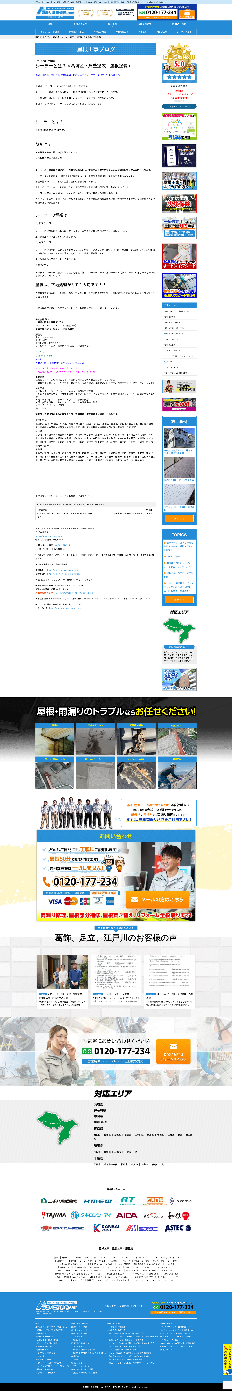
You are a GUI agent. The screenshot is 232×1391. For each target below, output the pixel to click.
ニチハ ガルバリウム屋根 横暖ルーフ (176, 1327)
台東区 (160, 1134)
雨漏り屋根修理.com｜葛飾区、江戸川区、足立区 (106, 1387)
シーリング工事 (184, 31)
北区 (180, 1134)
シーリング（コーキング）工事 (92, 1261)
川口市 (97, 1151)
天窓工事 (168, 361)
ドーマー (176, 1277)
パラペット (110, 1280)
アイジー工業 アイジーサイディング (176, 1333)
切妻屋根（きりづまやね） (101, 1277)
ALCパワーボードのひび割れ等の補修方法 (126, 1333)
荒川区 (150, 1134)
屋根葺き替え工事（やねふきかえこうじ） (94, 1267)
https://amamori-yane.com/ (49, 536)
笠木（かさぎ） (64, 1270)
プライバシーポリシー (82, 1366)
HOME (49, 23)
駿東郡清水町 (100, 1122)
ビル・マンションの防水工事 (176, 373)
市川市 (134, 1164)
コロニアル (168, 1280)
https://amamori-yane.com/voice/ (63, 573)
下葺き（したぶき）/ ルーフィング (139, 1267)
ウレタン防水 (158, 1261)
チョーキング (90, 1257)
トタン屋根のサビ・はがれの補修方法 (124, 1346)
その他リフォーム (172, 367)
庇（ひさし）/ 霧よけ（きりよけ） (89, 1270)
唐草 (56, 1257)
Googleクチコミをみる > (179, 106)
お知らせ (76, 1360)
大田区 (97, 1134)
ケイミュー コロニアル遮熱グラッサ (176, 1337)
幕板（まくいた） (150, 1270)
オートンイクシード (79, 1330)
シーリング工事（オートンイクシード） (180, 356)
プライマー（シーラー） (121, 1257)
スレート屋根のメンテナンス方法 (122, 1350)
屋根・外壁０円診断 (79, 1324)
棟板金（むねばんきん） (117, 1273)
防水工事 (142, 31)
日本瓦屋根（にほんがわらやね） (147, 1264)
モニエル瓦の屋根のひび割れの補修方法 (125, 1360)
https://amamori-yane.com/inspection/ (74, 592)
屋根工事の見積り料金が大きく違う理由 (89, 1353)
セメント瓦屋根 (123, 1264)
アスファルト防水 (141, 1261)
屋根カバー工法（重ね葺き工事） (178, 311)
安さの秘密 (77, 1346)
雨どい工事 (162, 31)
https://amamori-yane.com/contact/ (66, 608)
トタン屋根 (169, 1264)
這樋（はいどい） (169, 1270)
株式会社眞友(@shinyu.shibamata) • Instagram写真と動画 (65, 371)
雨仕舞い (65, 1257)
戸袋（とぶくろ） (115, 1270)
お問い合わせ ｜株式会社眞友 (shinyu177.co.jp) (59, 362)
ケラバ (57, 1277)
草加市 (107, 1151)
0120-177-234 (62, 545)
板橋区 (107, 1134)
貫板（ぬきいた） (171, 1273)
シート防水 (172, 1261)
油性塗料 (60, 1261)
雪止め (118, 1267)
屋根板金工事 (122, 31)
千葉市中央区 (110, 1164)
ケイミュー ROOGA (170, 1340)
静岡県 (98, 1116)
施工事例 (112, 23)
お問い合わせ (179, 23)
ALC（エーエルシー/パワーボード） (165, 1257)
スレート (156, 1280)
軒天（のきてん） (138, 1273)
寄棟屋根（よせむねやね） (75, 1277)
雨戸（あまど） (132, 1270)
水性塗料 (72, 1261)
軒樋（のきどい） (76, 1280)
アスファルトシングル (139, 1280)
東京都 (98, 1128)
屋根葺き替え (100, 31)
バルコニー (114, 1261)
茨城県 (98, 1104)
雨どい (99, 1273)
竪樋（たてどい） (94, 1280)
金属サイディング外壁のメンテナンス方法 (126, 1340)
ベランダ (126, 1261)
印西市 (97, 1164)
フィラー (103, 1257)
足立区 (127, 1134)
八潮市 (127, 1151)
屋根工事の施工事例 (79, 1333)
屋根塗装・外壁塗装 (172, 322)
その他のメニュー (167, 1350)
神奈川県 (100, 1110)
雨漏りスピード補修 (49, 31)
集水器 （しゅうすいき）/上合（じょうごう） (74, 1273)
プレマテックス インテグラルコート (176, 1346)
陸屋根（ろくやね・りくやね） (100, 1264)
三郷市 (117, 1151)
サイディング (141, 1257)
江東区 (171, 1134)
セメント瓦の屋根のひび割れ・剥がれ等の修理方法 (130, 1353)
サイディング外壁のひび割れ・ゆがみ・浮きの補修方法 (131, 1343)
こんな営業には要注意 (116, 1327)
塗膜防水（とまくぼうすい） (72, 1264)
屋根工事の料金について (81, 1343)
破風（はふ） (154, 1273)
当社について (145, 23)
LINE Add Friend (44, 355)
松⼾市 (124, 1164)
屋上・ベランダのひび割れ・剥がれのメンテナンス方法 (131, 1363)
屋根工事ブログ (113, 1324)
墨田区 (189, 1134)
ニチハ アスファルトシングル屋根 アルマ (178, 1330)
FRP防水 (122, 1280)
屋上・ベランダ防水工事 (174, 333)
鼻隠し (62, 1280)
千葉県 (98, 1158)
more (180, 518)
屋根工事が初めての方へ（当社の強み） (51, 1327)
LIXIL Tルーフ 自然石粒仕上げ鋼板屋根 (178, 1343)
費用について (80, 23)
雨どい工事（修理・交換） (175, 328)
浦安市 (155, 1164)
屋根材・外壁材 (166, 1324)
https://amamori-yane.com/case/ (63, 570)
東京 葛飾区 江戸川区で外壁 (50, 74)
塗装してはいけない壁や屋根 (85, 1373)
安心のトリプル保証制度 (45, 1373)
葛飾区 (117, 1134)
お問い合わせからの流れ (45, 1369)
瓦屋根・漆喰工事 (172, 339)
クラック (77, 1257)
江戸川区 (139, 1134)
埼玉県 (98, 1145)
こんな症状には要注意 (116, 1330)
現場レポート (78, 1340)
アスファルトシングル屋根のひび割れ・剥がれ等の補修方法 (133, 1337)
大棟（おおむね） (123, 1277)
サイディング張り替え (173, 350)
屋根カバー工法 (76, 31)
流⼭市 (144, 1164)
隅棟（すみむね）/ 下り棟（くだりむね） (151, 1277)
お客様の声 (77, 1337)
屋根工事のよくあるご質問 (82, 1369)
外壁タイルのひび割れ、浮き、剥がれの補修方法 (129, 1356)
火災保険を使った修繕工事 (84, 1350)
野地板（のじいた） (166, 1267)
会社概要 (75, 1356)
